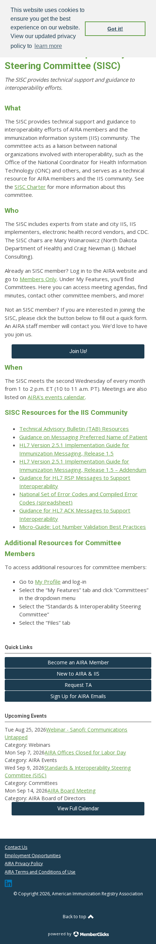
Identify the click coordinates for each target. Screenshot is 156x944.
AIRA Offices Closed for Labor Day (85, 752)
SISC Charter (30, 186)
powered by (60, 933)
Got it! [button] (115, 29)
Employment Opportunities (33, 855)
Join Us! (78, 351)
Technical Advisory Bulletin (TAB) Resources (74, 428)
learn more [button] (48, 46)
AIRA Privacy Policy (24, 863)
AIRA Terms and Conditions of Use (40, 872)
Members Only (38, 279)
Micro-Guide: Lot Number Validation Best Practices (82, 526)
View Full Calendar (78, 808)
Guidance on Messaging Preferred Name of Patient (83, 437)
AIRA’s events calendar (56, 397)
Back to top (75, 916)
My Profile (48, 581)
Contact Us (16, 847)
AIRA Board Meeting (71, 790)
